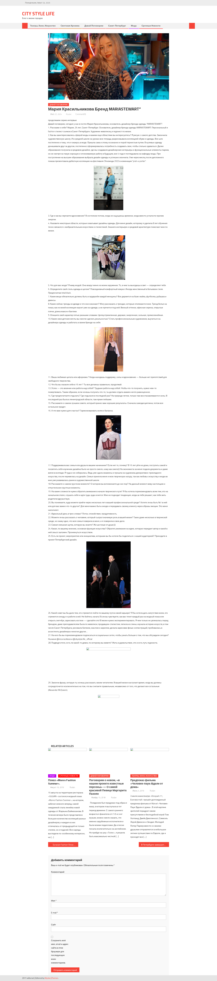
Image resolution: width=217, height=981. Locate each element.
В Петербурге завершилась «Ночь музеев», (155, 844)
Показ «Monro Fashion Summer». (62, 782)
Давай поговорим (93, 25)
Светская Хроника (70, 25)
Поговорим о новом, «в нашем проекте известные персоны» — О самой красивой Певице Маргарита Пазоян (108, 787)
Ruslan (68, 114)
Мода (134, 25)
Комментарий (57, 871)
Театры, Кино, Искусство (43, 25)
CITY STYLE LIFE (38, 13)
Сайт (53, 924)
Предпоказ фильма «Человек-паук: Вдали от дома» (146, 783)
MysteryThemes (51, 978)
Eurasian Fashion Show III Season (65, 844)
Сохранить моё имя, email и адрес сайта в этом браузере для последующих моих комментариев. (59, 951)
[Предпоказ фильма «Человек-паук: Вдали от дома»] (149, 760)
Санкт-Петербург (117, 25)
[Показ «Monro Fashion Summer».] (67, 760)
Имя (54, 900)
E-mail (54, 912)
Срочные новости (151, 25)
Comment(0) (80, 114)
